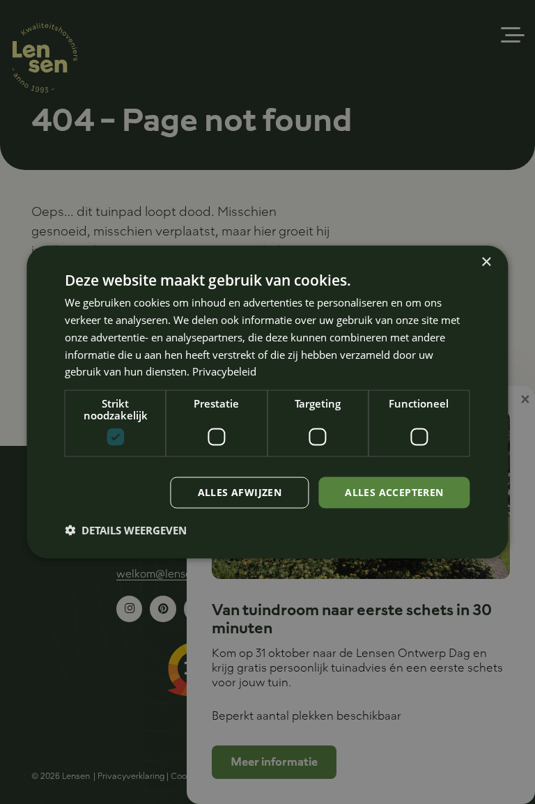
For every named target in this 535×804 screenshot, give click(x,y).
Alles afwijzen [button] (240, 492)
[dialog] (267, 402)
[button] (126, 529)
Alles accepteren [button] (394, 492)
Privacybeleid (224, 371)
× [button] (486, 262)
